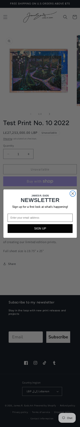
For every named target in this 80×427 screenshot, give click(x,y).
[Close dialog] (73, 193)
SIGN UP (40, 228)
